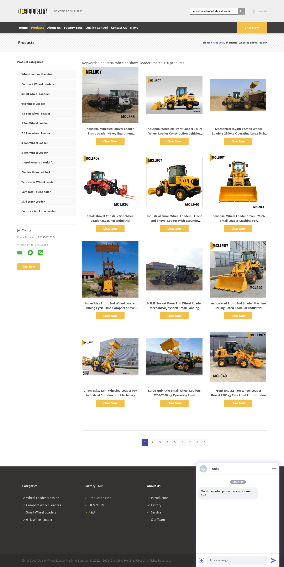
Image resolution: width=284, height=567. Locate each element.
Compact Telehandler (36, 192)
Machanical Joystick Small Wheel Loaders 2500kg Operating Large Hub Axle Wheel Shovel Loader (238, 133)
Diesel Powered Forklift (37, 162)
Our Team (158, 519)
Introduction (160, 498)
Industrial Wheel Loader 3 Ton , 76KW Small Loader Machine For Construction (238, 220)
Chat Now (252, 28)
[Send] (273, 560)
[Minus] (273, 468)
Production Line (100, 498)
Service (156, 512)
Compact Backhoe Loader (38, 211)
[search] (241, 11)
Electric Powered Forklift (38, 172)
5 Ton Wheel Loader (34, 153)
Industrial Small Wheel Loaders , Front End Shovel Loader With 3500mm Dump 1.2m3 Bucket (174, 220)
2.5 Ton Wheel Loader (35, 133)
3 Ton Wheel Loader (34, 143)
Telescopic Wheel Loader (38, 182)
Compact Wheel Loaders (37, 84)
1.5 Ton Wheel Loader (35, 113)
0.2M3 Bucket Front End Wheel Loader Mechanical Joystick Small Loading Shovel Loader (174, 307)
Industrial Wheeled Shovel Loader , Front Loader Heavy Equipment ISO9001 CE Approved (110, 133)
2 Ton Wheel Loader (34, 123)
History (156, 505)
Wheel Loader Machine (37, 74)
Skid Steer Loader (33, 201)
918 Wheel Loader (33, 104)
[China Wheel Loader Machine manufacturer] (32, 11)
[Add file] (202, 560)
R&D (92, 512)
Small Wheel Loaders (35, 94)
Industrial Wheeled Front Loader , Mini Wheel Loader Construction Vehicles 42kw (174, 133)
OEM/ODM (97, 505)
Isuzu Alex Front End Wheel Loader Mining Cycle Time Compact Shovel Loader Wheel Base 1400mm (110, 307)
